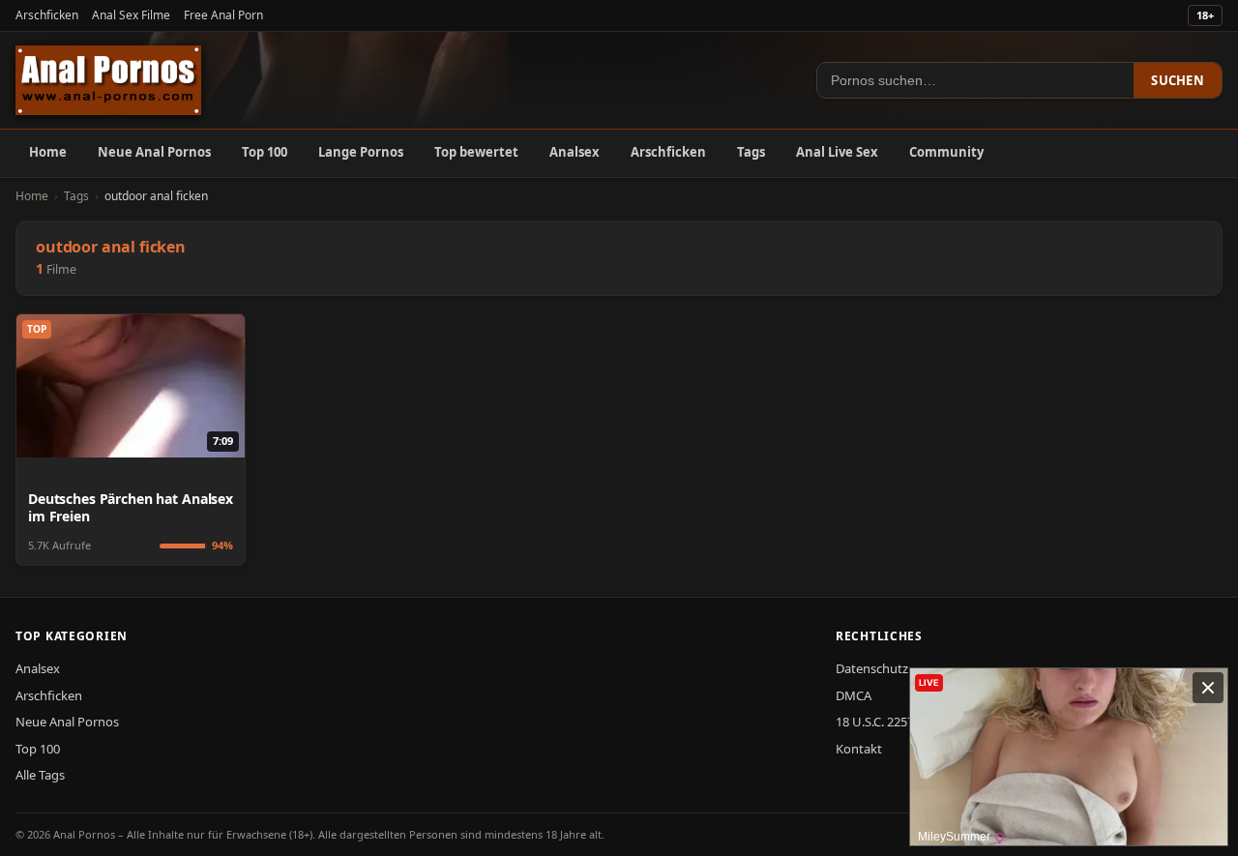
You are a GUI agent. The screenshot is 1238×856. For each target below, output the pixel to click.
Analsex (574, 152)
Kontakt (859, 748)
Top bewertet (476, 152)
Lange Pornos (360, 152)
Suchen (1177, 80)
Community (946, 152)
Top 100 (264, 152)
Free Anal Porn (223, 15)
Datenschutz (872, 668)
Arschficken (46, 15)
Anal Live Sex (837, 152)
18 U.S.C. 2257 (875, 721)
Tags (751, 152)
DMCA (853, 695)
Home (48, 152)
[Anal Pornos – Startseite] (108, 80)
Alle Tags (40, 774)
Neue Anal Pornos (154, 152)
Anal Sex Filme (131, 15)
